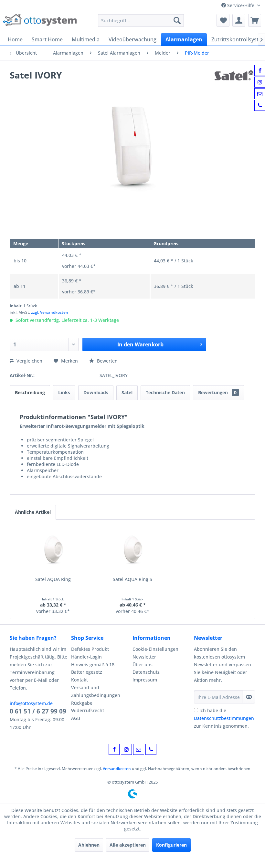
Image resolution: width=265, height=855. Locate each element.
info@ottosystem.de (31, 703)
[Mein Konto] (238, 20)
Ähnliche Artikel (33, 512)
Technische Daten (165, 392)
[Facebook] (114, 749)
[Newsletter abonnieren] (249, 697)
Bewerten (107, 361)
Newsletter (144, 657)
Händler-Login (86, 657)
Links (64, 392)
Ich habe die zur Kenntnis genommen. (224, 718)
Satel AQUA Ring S (132, 579)
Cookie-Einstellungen (155, 649)
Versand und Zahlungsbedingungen (95, 691)
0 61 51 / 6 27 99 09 (38, 711)
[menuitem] (141, 20)
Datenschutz (146, 672)
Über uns (142, 664)
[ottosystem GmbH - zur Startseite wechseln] (40, 22)
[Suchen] (177, 20)
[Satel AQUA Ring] (53, 550)
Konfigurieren (171, 845)
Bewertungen (217, 392)
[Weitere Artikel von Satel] (235, 81)
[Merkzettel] (223, 20)
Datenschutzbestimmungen (224, 718)
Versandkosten (117, 768)
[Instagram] (126, 749)
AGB (75, 718)
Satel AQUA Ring (53, 579)
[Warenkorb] (254, 20)
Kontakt (79, 680)
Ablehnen (89, 845)
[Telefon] (151, 749)
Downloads (95, 392)
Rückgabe (81, 703)
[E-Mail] (138, 749)
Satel (127, 392)
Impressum (144, 680)
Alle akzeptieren (128, 845)
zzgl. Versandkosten (49, 312)
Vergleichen (28, 361)
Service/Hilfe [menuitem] (241, 5)
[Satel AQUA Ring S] (132, 550)
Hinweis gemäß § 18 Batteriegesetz (92, 668)
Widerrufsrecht (87, 710)
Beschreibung (30, 392)
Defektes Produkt (90, 649)
